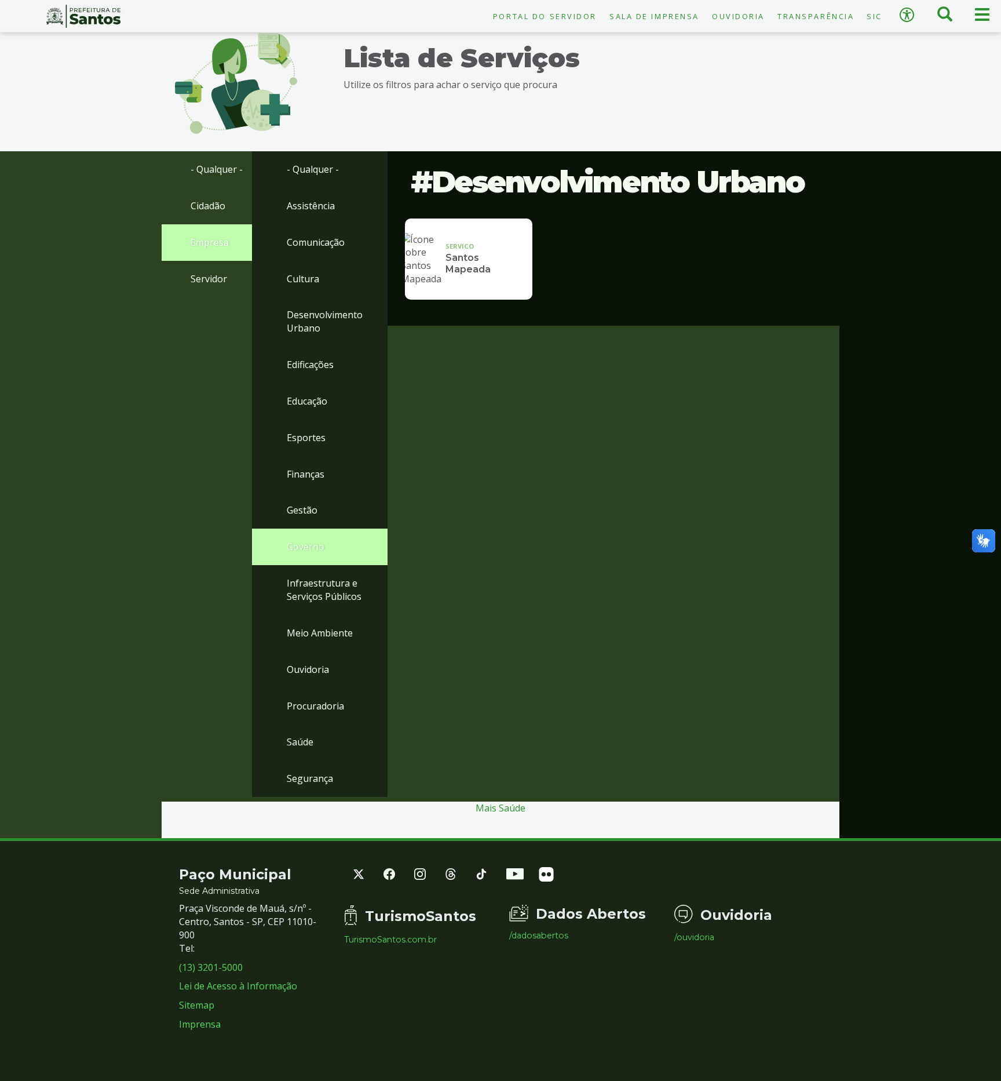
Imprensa (200, 1024)
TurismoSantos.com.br (390, 940)
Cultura (303, 278)
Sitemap (196, 1005)
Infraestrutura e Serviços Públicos (324, 590)
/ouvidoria (694, 937)
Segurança (310, 778)
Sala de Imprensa (654, 16)
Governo (305, 546)
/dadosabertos (538, 935)
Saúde (300, 742)
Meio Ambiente (320, 633)
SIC (874, 16)
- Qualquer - (217, 169)
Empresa (210, 242)
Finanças (305, 474)
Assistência (311, 205)
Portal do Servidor (545, 16)
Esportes (306, 437)
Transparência (815, 16)
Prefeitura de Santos (83, 16)
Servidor (209, 278)
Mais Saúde (500, 808)
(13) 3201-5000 (211, 967)
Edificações (310, 364)
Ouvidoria (738, 16)
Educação (307, 401)
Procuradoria (315, 706)
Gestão (302, 510)
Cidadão (208, 205)
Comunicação (316, 242)
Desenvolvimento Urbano (325, 321)
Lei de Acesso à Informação (238, 986)
